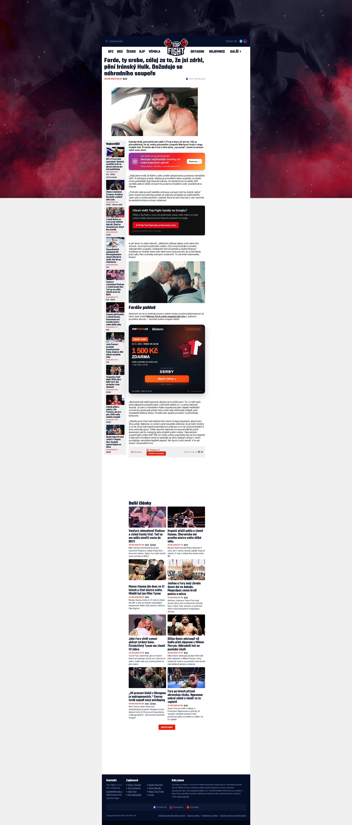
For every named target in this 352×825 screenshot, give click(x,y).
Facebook (161, 807)
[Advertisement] (167, 479)
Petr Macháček (134, 795)
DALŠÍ (234, 51)
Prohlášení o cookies (210, 816)
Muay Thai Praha (156, 791)
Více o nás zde (183, 796)
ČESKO (131, 51)
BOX (120, 51)
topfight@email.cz (114, 791)
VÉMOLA (154, 51)
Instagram (178, 807)
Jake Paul (132, 791)
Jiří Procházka (111, 177)
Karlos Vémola (134, 785)
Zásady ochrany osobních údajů (233, 816)
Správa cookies (193, 816)
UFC (110, 51)
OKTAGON (197, 51)
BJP (142, 51)
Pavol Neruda (155, 788)
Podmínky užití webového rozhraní (171, 816)
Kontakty (194, 807)
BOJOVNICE (217, 51)
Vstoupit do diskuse (156, 453)
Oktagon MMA (117, 204)
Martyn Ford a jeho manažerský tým (165, 316)
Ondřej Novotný (156, 785)
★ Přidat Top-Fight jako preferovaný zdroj (156, 225)
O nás (151, 795)
